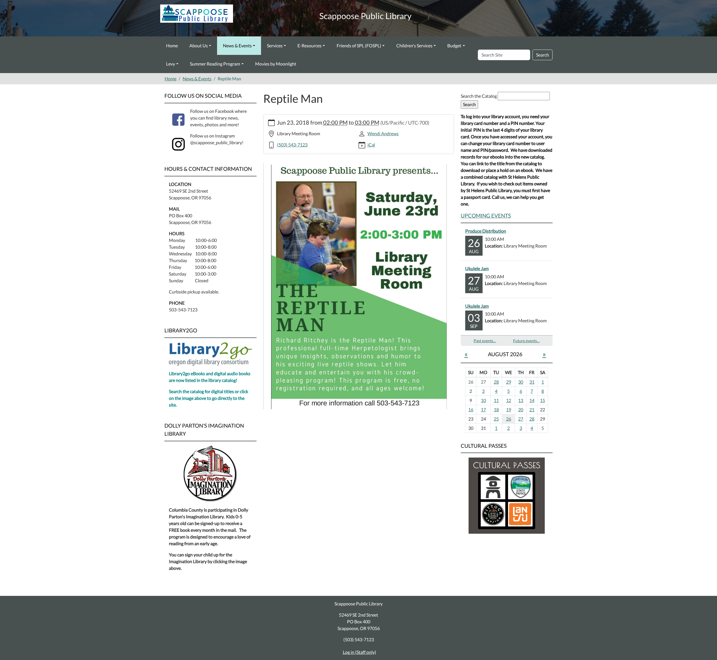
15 (542, 400)
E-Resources (309, 45)
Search (542, 54)
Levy (170, 63)
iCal (371, 144)
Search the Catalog (479, 96)
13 (520, 400)
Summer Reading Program (215, 63)
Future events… (526, 340)
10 (483, 400)
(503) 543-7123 (292, 144)
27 (520, 418)
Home (172, 45)
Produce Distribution (485, 231)
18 (496, 409)
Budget (454, 45)
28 (496, 381)
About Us (198, 45)
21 (531, 409)
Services (275, 45)
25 (496, 418)
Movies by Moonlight (275, 63)
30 (520, 381)
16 (470, 409)
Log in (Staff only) (359, 652)
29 (508, 381)
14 (531, 400)
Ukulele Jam (477, 268)
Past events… (485, 340)
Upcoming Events (486, 215)
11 (496, 400)
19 (508, 409)
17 (483, 409)
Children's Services (414, 45)
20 (520, 409)
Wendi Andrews (383, 133)
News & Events (237, 45)
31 (531, 381)
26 (508, 418)
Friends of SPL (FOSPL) (359, 45)
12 (508, 400)
